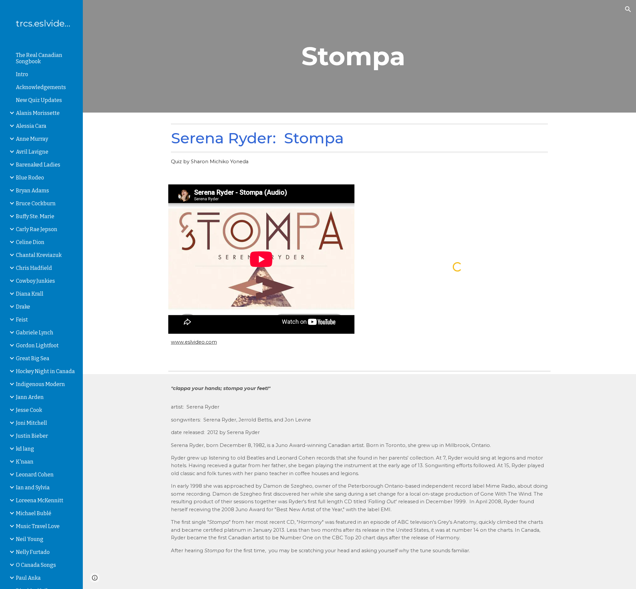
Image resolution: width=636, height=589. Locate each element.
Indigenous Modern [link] (40, 384)
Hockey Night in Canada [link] (45, 371)
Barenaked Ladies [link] (38, 165)
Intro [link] (22, 74)
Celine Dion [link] (30, 242)
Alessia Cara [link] (31, 126)
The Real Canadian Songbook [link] (39, 58)
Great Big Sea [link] (32, 358)
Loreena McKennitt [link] (39, 500)
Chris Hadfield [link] (34, 268)
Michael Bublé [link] (33, 513)
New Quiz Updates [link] (39, 100)
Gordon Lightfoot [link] (37, 345)
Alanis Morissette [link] (38, 113)
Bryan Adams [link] (32, 190)
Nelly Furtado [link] (33, 552)
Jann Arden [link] (30, 397)
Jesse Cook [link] (29, 410)
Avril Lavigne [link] (32, 152)
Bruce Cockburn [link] (36, 203)
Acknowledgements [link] (41, 87)
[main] (392, 56)
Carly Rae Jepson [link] (36, 229)
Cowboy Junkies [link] (35, 281)
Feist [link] (22, 320)
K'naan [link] (24, 462)
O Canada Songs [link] (36, 565)
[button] (628, 9)
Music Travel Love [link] (38, 526)
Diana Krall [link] (29, 294)
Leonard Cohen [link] (35, 474)
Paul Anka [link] (28, 578)
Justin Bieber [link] (32, 436)
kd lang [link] (25, 449)
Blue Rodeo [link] (30, 177)
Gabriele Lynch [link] (34, 332)
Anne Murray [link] (32, 139)
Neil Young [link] (29, 539)
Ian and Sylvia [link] (33, 487)
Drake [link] (23, 307)
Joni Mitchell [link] (31, 423)
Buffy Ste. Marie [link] (35, 216)
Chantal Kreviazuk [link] (39, 255)
